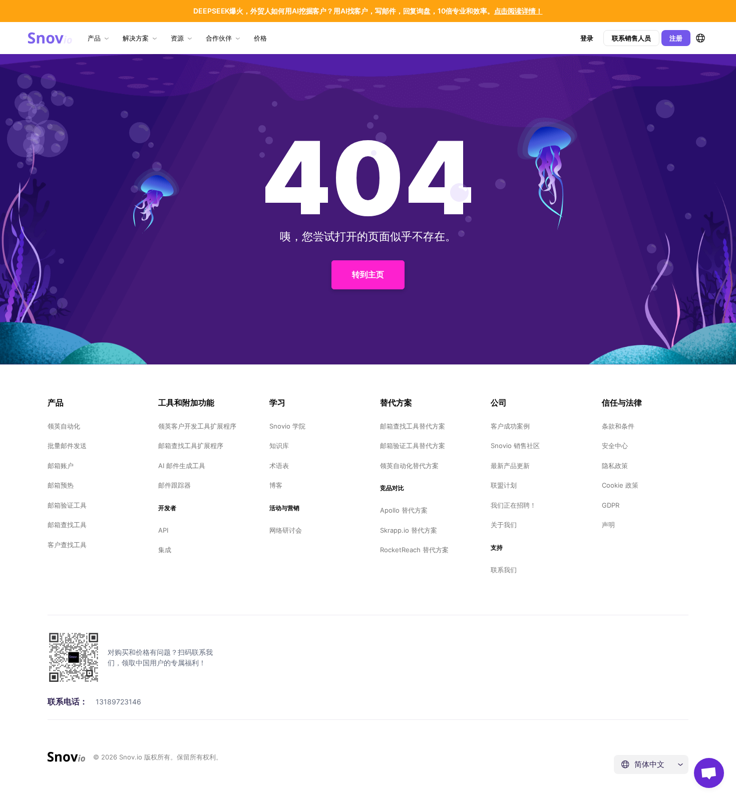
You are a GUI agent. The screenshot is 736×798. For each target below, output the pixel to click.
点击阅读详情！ (518, 11)
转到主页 (368, 274)
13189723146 (118, 701)
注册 (675, 38)
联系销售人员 (631, 38)
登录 (586, 38)
